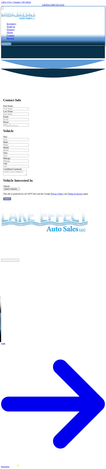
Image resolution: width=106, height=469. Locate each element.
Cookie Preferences (10, 260)
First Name (8, 106)
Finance (10, 29)
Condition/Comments (12, 169)
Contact (10, 35)
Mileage (6, 158)
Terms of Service (75, 194)
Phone (6, 122)
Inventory (11, 23)
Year (5, 137)
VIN (5, 164)
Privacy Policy (57, 194)
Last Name (8, 111)
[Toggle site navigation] (2, 8)
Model (6, 147)
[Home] (18, 18)
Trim (5, 153)
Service (10, 38)
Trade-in (11, 26)
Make (5, 142)
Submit (7, 199)
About (10, 32)
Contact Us (6, 44)
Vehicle (6, 186)
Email (5, 117)
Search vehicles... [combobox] (11, 189)
